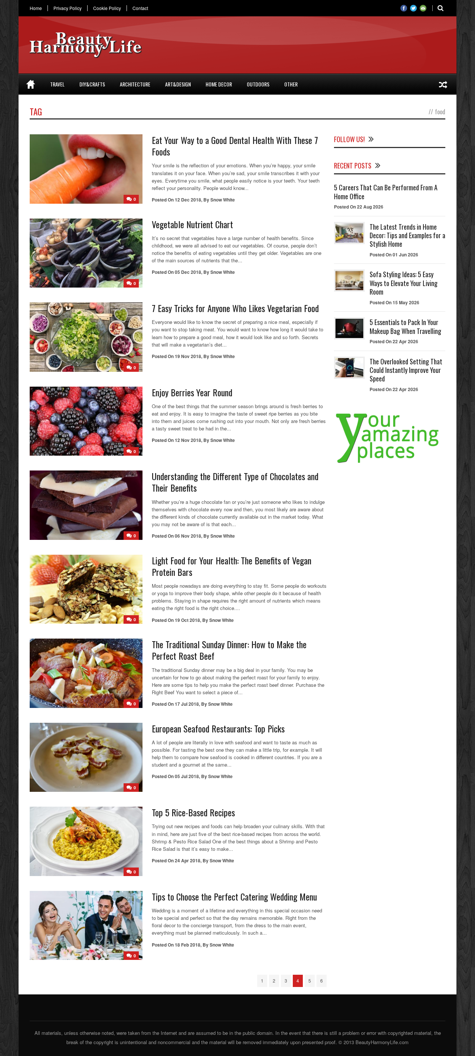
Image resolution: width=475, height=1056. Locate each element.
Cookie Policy (107, 8)
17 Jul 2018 (187, 704)
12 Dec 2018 (188, 199)
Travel (57, 84)
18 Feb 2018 (187, 944)
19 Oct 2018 (187, 620)
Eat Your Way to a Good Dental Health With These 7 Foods (235, 145)
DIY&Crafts (92, 84)
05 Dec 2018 (188, 272)
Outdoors (258, 84)
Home (36, 8)
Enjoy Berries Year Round (192, 392)
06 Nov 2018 (188, 535)
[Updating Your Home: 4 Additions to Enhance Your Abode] (443, 84)
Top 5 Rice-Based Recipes (193, 812)
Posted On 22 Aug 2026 (358, 206)
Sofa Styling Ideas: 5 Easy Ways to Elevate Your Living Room (404, 282)
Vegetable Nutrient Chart (192, 224)
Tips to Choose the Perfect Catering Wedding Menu (234, 896)
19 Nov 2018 (188, 356)
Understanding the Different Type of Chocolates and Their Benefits (235, 481)
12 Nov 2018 (188, 440)
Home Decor (219, 84)
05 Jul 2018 (187, 776)
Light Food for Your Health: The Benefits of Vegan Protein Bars (231, 566)
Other (291, 84)
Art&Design (178, 84)
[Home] (31, 84)
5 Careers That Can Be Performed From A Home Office (386, 192)
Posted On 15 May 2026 (394, 302)
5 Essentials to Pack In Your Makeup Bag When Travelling (405, 326)
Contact (140, 8)
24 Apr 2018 (187, 860)
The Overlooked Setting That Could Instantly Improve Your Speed (406, 370)
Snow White (222, 199)
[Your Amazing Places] (389, 462)
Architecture (135, 84)
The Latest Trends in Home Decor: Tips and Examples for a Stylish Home (407, 235)
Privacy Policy (67, 8)
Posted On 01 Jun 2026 (394, 254)
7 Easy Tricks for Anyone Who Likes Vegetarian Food (235, 308)
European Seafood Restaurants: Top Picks (218, 728)
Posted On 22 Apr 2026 (394, 341)
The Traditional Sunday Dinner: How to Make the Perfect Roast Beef (229, 649)
